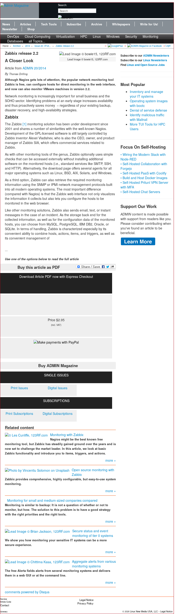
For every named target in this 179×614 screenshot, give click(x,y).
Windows (113, 36)
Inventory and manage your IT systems (146, 94)
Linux (97, 36)
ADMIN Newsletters (156, 55)
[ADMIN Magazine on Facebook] (144, 45)
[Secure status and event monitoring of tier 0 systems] (37, 531)
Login (168, 45)
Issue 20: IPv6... (42, 46)
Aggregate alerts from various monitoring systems (94, 563)
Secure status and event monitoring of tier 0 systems (92, 533)
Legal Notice (86, 600)
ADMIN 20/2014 (34, 68)
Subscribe (74, 24)
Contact (4, 605)
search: (62, 5)
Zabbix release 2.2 (65, 46)
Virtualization (65, 36)
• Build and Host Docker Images (143, 177)
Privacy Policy (85, 603)
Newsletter (9, 29)
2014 (27, 46)
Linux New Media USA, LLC (144, 611)
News (6, 24)
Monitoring (150, 36)
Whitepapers (121, 24)
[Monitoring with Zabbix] (26, 434)
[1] (24, 124)
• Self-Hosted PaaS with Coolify (143, 173)
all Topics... (37, 41)
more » (110, 460)
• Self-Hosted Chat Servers (140, 191)
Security (131, 36)
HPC (83, 36)
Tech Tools (49, 24)
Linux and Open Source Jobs (146, 65)
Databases (15, 41)
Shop (31, 29)
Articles (25, 24)
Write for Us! (149, 24)
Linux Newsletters (155, 60)
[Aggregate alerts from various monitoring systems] (37, 561)
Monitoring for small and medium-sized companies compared (52, 500)
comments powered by (27, 592)
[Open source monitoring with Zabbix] (37, 469)
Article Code (5, 601)
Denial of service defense (148, 110)
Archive (96, 24)
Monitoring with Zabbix (66, 434)
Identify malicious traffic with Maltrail (147, 117)
